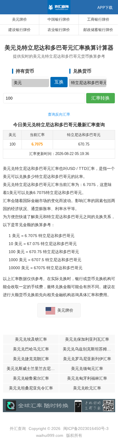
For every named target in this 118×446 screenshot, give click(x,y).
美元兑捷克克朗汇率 (31, 358)
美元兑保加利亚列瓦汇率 (87, 339)
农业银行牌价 (59, 30)
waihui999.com (49, 435)
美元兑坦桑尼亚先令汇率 (31, 388)
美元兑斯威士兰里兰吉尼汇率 (33, 368)
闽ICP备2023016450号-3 (86, 428)
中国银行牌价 (59, 19)
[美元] (30, 83)
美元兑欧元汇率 (87, 388)
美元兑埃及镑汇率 (31, 339)
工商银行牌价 (98, 19)
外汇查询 (18, 428)
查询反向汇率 (59, 114)
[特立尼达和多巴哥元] (87, 83)
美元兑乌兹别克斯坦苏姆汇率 (89, 349)
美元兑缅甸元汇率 (87, 368)
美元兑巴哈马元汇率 (31, 349)
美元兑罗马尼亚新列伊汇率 (87, 358)
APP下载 (105, 7)
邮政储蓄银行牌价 (98, 30)
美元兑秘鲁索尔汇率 (31, 378)
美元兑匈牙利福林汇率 (87, 378)
